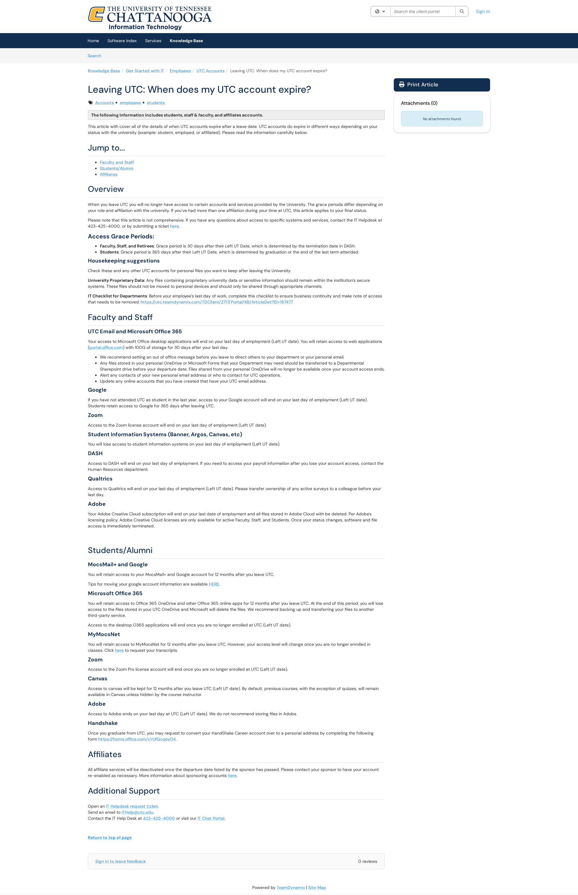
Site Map (317, 887)
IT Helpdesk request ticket (132, 806)
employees (130, 102)
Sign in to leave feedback (120, 861)
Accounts (104, 102)
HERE (214, 584)
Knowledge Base (186, 40)
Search (96, 55)
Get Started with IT (145, 70)
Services (153, 40)
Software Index (122, 40)
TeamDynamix (291, 887)
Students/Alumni (116, 168)
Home (93, 40)
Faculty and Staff (117, 162)
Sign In (483, 11)
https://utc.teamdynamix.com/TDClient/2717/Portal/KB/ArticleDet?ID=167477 (217, 302)
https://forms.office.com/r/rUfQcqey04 (137, 739)
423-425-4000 (159, 818)
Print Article (422, 84)
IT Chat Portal (210, 818)
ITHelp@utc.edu (137, 812)
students (156, 102)
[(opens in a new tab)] (150, 18)
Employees (180, 70)
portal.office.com (106, 347)
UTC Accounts (211, 70)
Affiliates (108, 174)
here (174, 226)
